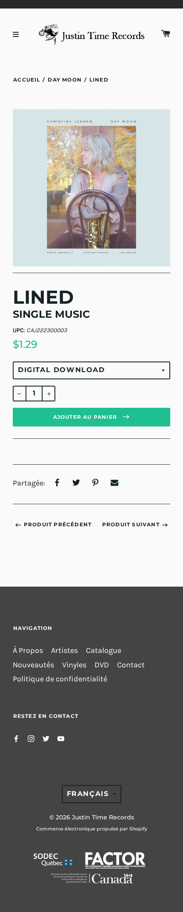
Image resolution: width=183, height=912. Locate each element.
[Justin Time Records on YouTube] (60, 738)
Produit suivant (131, 524)
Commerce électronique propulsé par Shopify (91, 829)
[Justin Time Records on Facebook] (16, 738)
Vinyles (74, 665)
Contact (131, 665)
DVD (101, 665)
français (88, 794)
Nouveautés (33, 665)
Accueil (26, 79)
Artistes (64, 650)
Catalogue (103, 650)
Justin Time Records (103, 817)
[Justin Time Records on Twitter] (46, 738)
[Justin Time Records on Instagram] (31, 738)
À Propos (28, 650)
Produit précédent (58, 524)
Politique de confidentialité (60, 679)
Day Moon (65, 79)
